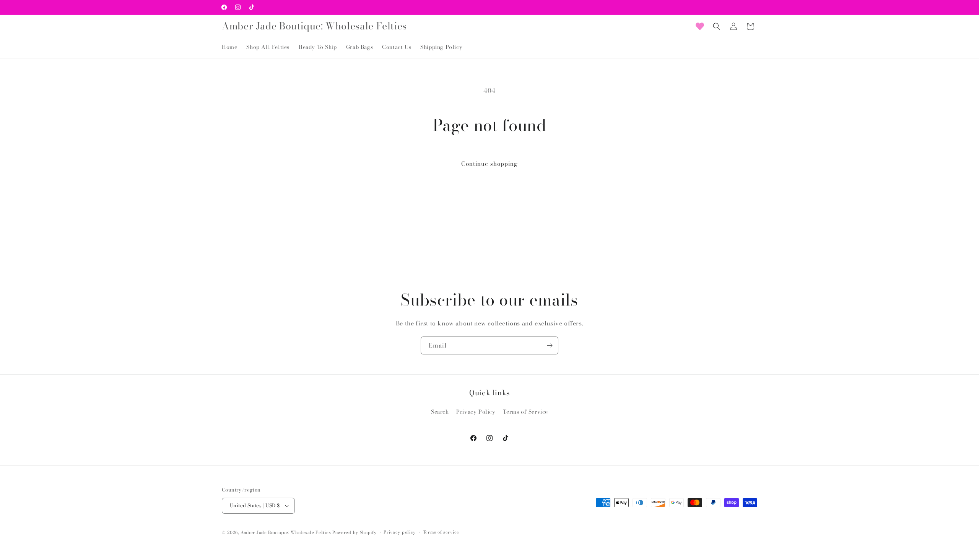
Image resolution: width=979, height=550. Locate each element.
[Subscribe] (549, 345)
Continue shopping (489, 163)
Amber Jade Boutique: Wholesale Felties (286, 532)
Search (440, 412)
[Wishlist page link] (700, 26)
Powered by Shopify (354, 532)
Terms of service (441, 532)
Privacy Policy (475, 412)
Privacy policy (400, 532)
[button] (716, 26)
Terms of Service (525, 412)
